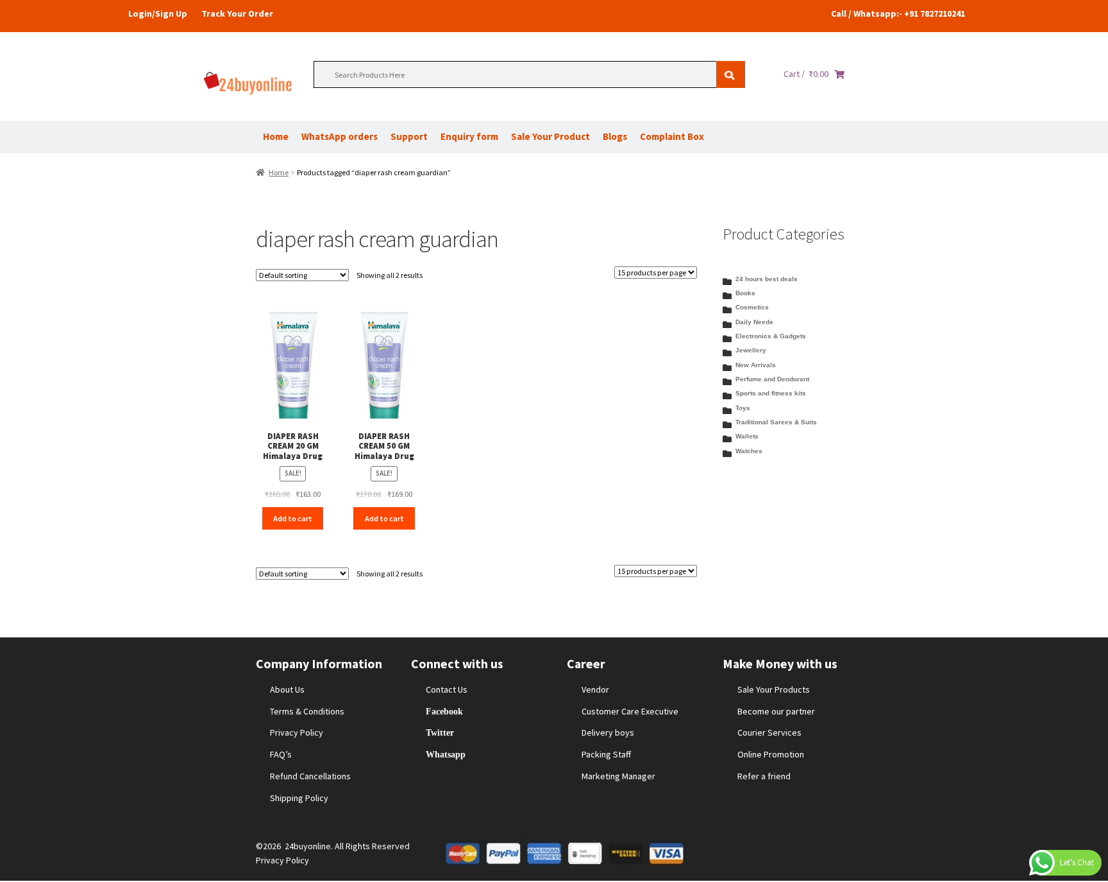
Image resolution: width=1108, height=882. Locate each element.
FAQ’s (281, 754)
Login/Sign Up (157, 13)
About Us (287, 689)
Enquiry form (469, 136)
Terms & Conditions (307, 711)
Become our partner (776, 711)
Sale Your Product (550, 136)
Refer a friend (764, 776)
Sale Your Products (773, 689)
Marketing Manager (618, 776)
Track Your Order (237, 13)
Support (409, 136)
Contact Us (446, 689)
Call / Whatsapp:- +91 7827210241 (898, 13)
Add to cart (292, 518)
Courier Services (769, 732)
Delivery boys (608, 732)
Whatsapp (446, 754)
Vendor (595, 689)
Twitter (440, 732)
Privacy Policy (296, 732)
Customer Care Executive (630, 711)
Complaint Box (672, 136)
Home (276, 136)
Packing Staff (606, 754)
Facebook (444, 711)
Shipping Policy (299, 798)
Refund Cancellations (310, 776)
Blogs (615, 136)
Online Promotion (770, 754)
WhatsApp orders (339, 136)
